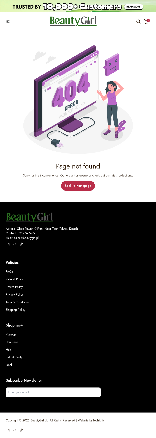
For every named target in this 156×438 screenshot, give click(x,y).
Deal (9, 365)
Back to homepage (78, 186)
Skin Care (12, 342)
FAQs (9, 271)
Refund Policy (15, 279)
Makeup (11, 334)
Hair (8, 349)
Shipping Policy (15, 310)
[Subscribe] (96, 392)
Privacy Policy (14, 294)
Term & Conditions (17, 302)
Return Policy (14, 287)
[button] (146, 21)
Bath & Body (14, 357)
